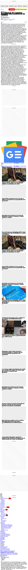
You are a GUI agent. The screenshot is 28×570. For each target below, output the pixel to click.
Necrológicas (3, 547)
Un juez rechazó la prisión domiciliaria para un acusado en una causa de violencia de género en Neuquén (13, 404)
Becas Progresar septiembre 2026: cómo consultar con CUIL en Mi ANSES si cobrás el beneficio (14, 233)
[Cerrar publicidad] (1, 494)
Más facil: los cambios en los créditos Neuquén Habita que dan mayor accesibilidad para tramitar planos (13, 421)
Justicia (2, 501)
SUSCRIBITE (21, 9)
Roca (16, 6)
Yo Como (3, 521)
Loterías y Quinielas (5, 548)
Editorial (3, 523)
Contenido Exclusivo (5, 534)
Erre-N (2, 513)
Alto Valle (2, 539)
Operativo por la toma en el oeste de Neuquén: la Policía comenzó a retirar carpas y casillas (13, 216)
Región (2, 11)
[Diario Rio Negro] (1, 561)
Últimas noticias (4, 6)
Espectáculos (4, 514)
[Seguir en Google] (1, 23)
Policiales (2, 531)
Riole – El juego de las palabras (7, 551)
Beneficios (2, 556)
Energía (2, 502)
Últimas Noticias (5, 498)
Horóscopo (3, 518)
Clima (2, 517)
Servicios (2, 505)
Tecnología (3, 520)
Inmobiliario (3, 533)
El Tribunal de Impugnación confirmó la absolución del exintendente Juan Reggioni (13, 319)
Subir (2, 559)
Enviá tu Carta (4, 530)
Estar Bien (4, 515)
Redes (1, 508)
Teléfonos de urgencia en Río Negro (9, 553)
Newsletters (4, 507)
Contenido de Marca (5, 535)
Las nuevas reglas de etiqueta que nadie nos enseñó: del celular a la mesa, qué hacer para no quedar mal (13, 370)
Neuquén (11, 6)
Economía (2, 503)
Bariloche (20, 6)
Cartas (2, 529)
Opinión (2, 522)
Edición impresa (4, 536)
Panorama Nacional (5, 528)
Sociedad (2, 516)
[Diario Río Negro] (3, 9)
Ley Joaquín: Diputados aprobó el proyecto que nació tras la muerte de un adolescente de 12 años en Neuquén (13, 438)
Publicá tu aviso (4, 546)
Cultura (2, 511)
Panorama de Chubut (6, 527)
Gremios (3, 500)
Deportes (2, 510)
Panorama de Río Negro (6, 525)
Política (2, 499)
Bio (1, 519)
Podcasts (2, 532)
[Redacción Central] (1, 15)
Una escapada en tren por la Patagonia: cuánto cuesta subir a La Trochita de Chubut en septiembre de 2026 (13, 183)
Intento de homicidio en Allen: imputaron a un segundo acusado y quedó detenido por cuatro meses (14, 335)
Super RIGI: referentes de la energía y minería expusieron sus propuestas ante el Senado (13, 199)
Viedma (2, 543)
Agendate (3, 509)
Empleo (2, 545)
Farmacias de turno (5, 550)
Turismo (2, 504)
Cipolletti (25, 6)
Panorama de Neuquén (6, 524)
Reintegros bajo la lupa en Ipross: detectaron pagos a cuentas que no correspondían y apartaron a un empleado (12, 353)
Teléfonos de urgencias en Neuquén (9, 554)
